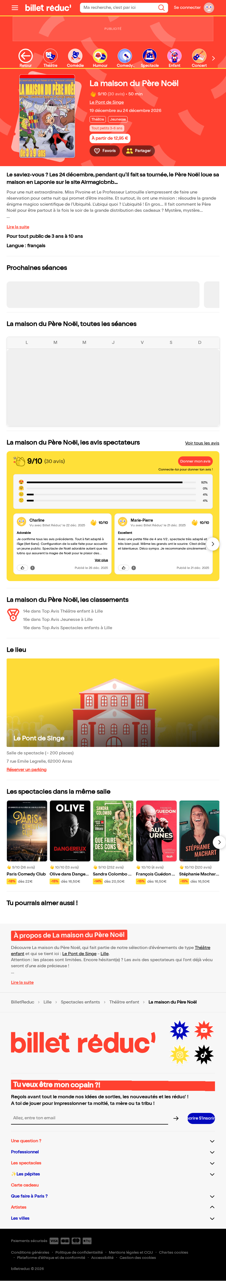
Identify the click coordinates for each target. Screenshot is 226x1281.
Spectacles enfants (80, 1002)
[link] (57, 520)
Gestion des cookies (138, 1257)
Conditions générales (30, 1252)
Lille (105, 953)
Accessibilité (102, 1257)
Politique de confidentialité (79, 1252)
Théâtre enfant (124, 1002)
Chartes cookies (173, 1252)
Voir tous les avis (202, 443)
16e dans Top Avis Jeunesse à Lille (58, 619)
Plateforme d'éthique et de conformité (51, 1257)
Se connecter (187, 7)
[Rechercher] (161, 7)
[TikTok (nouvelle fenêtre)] (204, 1055)
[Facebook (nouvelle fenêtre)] (180, 1030)
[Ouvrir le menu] (17, 8)
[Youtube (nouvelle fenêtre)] (204, 1030)
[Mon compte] (209, 8)
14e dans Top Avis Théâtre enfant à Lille (63, 611)
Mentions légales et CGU (131, 1252)
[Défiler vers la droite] (213, 58)
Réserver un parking (27, 769)
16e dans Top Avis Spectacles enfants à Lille (67, 628)
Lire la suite (18, 227)
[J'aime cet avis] (22, 568)
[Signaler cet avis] (32, 567)
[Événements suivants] (219, 842)
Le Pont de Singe (107, 102)
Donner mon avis (195, 461)
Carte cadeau (25, 1185)
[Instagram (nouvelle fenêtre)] (180, 1055)
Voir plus (101, 560)
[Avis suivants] (212, 544)
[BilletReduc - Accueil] (48, 7)
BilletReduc (22, 1002)
